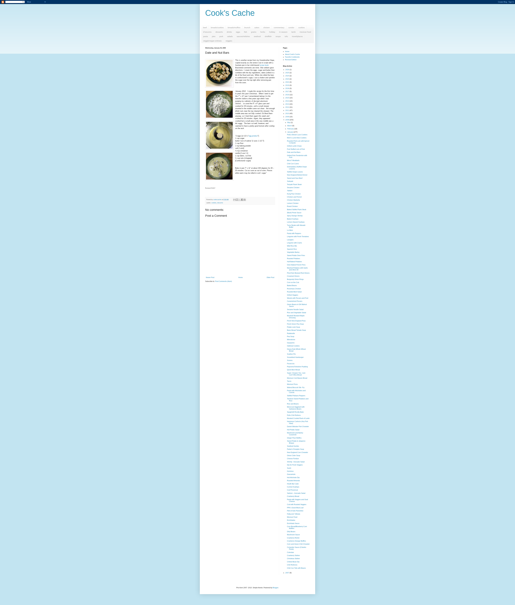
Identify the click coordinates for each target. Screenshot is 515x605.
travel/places (297, 36)
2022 (287, 82)
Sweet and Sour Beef (294, 178)
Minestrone (291, 340)
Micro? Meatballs (293, 160)
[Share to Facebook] (242, 199)
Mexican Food (292, 517)
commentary (279, 27)
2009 (287, 117)
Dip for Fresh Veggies (295, 465)
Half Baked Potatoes (294, 262)
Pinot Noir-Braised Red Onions (298, 273)
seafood (257, 36)
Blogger (275, 588)
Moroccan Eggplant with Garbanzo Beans (296, 408)
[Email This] (234, 199)
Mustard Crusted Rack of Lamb (298, 418)
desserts (219, 32)
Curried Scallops (293, 487)
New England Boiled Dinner (297, 175)
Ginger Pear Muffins (294, 438)
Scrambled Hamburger (295, 357)
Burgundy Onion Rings (295, 279)
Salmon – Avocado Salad (296, 493)
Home (240, 277)
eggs (238, 32)
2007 (287, 573)
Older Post (270, 277)
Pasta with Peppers (294, 233)
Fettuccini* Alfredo (293, 514)
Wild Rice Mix (292, 246)
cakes (256, 27)
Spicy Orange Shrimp (295, 216)
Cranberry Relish (293, 538)
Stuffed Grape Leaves (295, 172)
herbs (262, 32)
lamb (293, 32)
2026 (287, 70)
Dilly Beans (291, 532)
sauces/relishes (243, 36)
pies (213, 36)
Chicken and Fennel (294, 197)
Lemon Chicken (293, 203)
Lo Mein (290, 230)
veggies (229, 41)
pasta (205, 36)
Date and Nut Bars (293, 152)
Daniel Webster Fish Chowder (298, 426)
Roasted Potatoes (293, 258)
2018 (287, 88)
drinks (229, 32)
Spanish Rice (292, 249)
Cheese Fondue (293, 459)
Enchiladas (291, 520)
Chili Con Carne (293, 164)
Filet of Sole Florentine (295, 511)
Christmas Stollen (293, 559)
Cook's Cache (230, 12)
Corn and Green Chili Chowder (298, 544)
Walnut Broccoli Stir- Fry (295, 387)
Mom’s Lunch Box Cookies (296, 138)
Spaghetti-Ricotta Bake (295, 412)
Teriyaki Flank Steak (294, 184)
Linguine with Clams (294, 243)
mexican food (305, 32)
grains (253, 32)
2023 (287, 79)
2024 (287, 76)
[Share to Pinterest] (244, 199)
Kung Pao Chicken (294, 194)
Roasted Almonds (293, 481)
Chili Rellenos (292, 565)
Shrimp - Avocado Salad (296, 462)
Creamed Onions (293, 276)
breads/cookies (217, 27)
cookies (301, 27)
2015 (287, 98)
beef (205, 27)
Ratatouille (291, 333)
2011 (287, 110)
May (289, 122)
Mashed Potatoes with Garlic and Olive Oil (297, 269)
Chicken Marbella (293, 200)
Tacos (289, 381)
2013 (287, 104)
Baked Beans (292, 285)
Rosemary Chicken (294, 289)
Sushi (289, 468)
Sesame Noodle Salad (295, 309)
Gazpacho (291, 343)
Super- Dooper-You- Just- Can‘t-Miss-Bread (296, 374)
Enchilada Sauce (293, 523)
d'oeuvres (207, 32)
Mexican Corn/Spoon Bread (297, 378)
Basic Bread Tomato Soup (296, 330)
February (290, 129)
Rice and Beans (293, 404)
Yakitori (289, 191)
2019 (287, 85)
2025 (287, 73)
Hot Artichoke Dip (293, 477)
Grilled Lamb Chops (294, 146)
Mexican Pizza (292, 384)
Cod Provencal (292, 490)
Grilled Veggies (292, 295)
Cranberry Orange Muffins (296, 541)
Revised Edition (291, 60)
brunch (247, 27)
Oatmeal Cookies (293, 346)
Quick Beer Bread (293, 370)
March (289, 126)
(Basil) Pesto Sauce (294, 213)
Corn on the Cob (293, 282)
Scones (290, 360)
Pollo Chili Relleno (294, 415)
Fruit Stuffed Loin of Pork (296, 149)
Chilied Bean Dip (293, 562)
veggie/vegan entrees (212, 41)
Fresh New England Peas (296, 321)
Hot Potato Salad (293, 430)
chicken (266, 27)
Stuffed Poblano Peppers (296, 396)
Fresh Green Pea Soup (295, 324)
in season (283, 32)
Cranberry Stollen (293, 555)
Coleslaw (290, 552)
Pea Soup (290, 336)
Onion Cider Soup (293, 455)
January (290, 132)
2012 (287, 107)
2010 (287, 113)
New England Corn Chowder (297, 452)
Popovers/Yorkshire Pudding (297, 367)
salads (230, 36)
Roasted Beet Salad (294, 292)
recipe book (264, 65)
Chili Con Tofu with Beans (296, 568)
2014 (287, 101)
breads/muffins (234, 27)
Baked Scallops (292, 219)
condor (291, 27)
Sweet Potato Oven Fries (296, 255)
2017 (287, 91)
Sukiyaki (290, 181)
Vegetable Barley (293, 252)
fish (245, 32)
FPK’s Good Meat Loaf (295, 508)
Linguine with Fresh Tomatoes (298, 236)
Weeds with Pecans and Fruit (297, 298)
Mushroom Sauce (293, 535)
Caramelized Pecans (294, 301)
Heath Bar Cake (293, 484)
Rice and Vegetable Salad (296, 313)
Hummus (290, 471)
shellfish (268, 36)
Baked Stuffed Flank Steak (296, 210)
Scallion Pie (291, 354)
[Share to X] (239, 199)
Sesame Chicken (293, 188)
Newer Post (210, 277)
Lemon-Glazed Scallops (296, 222)
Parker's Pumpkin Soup (295, 449)
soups (278, 36)
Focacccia (290, 364)
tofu (286, 36)
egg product (253, 136)
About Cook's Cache (292, 54)
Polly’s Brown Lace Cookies (297, 135)
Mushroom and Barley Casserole (295, 434)
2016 (287, 95)
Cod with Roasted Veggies (296, 504)
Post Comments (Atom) (223, 281)
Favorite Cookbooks (292, 57)
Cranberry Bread (293, 496)
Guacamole (291, 474)
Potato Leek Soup (293, 327)
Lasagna (290, 240)
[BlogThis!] (237, 199)
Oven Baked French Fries (296, 265)
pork (221, 36)
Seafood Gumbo (293, 446)
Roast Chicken (292, 206)
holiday (272, 32)
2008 (287, 120)
